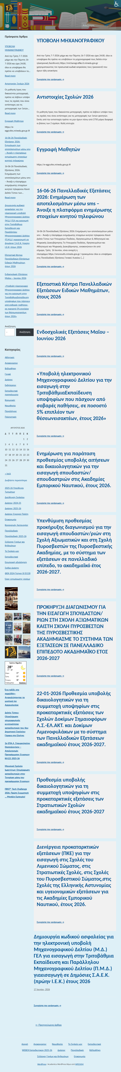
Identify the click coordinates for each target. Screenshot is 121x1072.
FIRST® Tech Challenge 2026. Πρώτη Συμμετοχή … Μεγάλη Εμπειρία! (17, 793)
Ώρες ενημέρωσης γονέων (17, 579)
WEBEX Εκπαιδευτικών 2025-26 (37, 1050)
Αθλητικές (9, 357)
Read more (10, 77)
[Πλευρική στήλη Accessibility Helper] (117, 3)
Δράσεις (9, 380)
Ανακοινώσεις (11, 363)
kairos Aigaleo (16, 663)
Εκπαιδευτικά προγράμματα (11, 393)
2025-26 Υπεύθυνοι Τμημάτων (14, 490)
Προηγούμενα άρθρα (49, 1025)
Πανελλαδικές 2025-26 (15, 536)
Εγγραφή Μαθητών (14, 121)
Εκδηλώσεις (10, 385)
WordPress (41, 1064)
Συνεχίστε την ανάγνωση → (50, 79)
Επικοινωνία (10, 520)
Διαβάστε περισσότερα (16, 481)
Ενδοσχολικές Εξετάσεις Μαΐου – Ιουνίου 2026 (16, 276)
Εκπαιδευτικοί (11, 557)
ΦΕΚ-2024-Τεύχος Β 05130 (17, 573)
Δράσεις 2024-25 (13, 503)
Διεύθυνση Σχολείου (14, 497)
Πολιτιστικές (11, 417)
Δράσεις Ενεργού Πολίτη (16, 514)
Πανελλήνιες (11, 411)
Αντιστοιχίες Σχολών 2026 (17, 84)
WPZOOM (79, 1064)
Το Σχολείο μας (12, 551)
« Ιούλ (8, 474)
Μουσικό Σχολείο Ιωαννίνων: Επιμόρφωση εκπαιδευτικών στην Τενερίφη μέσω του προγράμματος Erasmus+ (17, 774)
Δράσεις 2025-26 (13, 508)
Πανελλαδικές (11, 531)
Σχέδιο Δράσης (12, 568)
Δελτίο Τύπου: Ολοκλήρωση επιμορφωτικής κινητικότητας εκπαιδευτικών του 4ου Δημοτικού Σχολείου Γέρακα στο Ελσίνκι (16, 724)
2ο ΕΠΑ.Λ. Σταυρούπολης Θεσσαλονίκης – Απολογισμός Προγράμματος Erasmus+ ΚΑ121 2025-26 (17, 751)
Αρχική (25, 1044)
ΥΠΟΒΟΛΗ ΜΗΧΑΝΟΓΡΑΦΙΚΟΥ (14, 48)
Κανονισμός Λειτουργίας (16, 525)
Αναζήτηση (112, 26)
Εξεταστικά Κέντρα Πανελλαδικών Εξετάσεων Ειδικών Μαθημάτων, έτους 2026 (17, 261)
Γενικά (8, 374)
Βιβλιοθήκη (10, 369)
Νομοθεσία (10, 406)
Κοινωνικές (10, 400)
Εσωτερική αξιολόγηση (16, 562)
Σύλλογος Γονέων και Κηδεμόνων (15, 544)
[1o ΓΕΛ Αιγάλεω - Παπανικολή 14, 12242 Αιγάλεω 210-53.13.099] (9, 8)
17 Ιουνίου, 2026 (42, 989)
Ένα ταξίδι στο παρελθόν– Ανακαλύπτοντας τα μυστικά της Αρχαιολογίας (15, 697)
